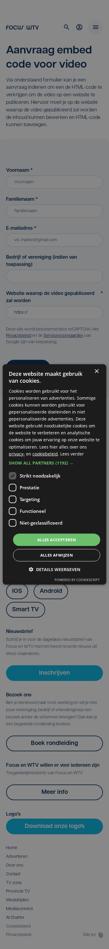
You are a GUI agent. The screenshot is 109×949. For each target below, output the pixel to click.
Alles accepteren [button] (56, 539)
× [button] (96, 371)
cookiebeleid (45, 453)
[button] (54, 463)
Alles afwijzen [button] (56, 555)
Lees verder (72, 453)
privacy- (17, 453)
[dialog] (54, 474)
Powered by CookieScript (77, 579)
